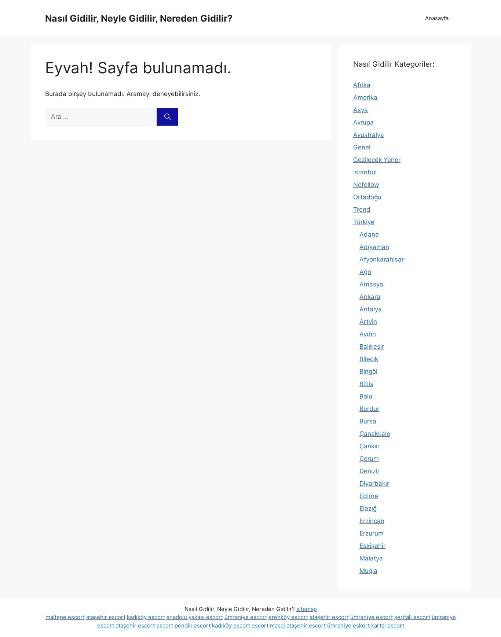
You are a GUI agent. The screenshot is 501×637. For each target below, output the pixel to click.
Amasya (371, 284)
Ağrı (365, 271)
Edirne (368, 496)
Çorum (369, 458)
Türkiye (363, 222)
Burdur (369, 408)
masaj (277, 625)
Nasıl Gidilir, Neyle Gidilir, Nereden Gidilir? (139, 18)
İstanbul (365, 172)
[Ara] (167, 117)
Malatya (371, 558)
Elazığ (368, 508)
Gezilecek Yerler (377, 159)
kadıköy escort (146, 617)
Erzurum (371, 533)
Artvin (368, 321)
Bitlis (366, 384)
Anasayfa (437, 18)
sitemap (306, 608)
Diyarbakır (374, 483)
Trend (361, 209)
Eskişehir (372, 545)
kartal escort (387, 625)
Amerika (365, 97)
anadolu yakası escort (195, 617)
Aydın (367, 334)
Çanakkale (374, 433)
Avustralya (368, 134)
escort (164, 625)
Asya (360, 110)
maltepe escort (65, 617)
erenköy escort (288, 617)
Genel (361, 147)
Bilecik (368, 359)
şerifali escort (412, 617)
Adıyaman (374, 247)
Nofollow (366, 184)
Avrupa (363, 122)
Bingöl (368, 371)
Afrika (361, 85)
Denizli (369, 471)
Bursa (367, 421)
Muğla (368, 570)
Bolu (365, 396)
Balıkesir (371, 346)
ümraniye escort (245, 617)
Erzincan (371, 521)
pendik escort (193, 625)
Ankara (369, 296)
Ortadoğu (367, 197)
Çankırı (369, 446)
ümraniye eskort (348, 625)
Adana (369, 234)
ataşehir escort (105, 617)
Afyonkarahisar (381, 259)
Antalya (370, 309)
